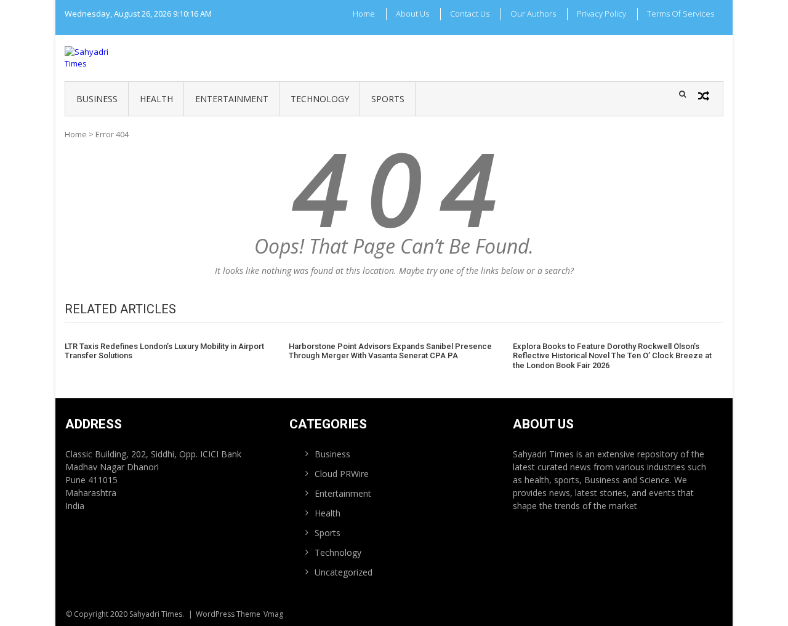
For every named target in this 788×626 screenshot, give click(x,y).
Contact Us (469, 13)
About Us (412, 13)
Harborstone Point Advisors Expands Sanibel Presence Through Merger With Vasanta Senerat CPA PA (390, 351)
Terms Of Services (680, 13)
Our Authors (533, 13)
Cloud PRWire (342, 474)
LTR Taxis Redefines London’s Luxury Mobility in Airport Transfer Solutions (164, 351)
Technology (320, 99)
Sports (387, 99)
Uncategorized (343, 572)
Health (156, 99)
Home (364, 13)
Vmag (273, 614)
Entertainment (231, 99)
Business (97, 99)
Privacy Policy (601, 13)
